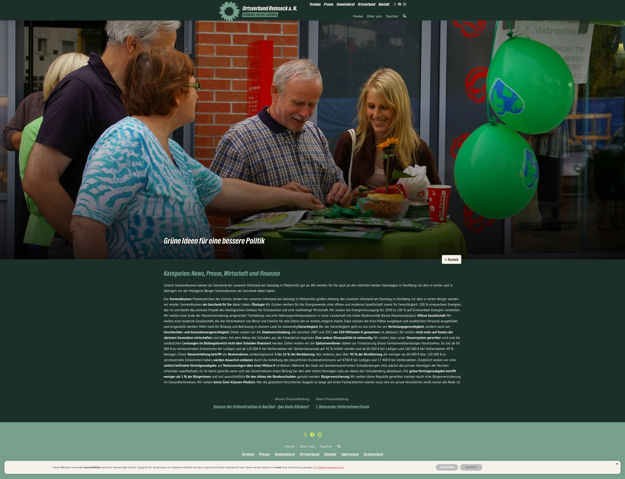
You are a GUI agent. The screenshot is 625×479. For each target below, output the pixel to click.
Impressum (350, 454)
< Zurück (451, 259)
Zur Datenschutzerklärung (329, 467)
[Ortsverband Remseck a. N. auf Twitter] (394, 4)
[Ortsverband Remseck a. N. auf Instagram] (404, 4)
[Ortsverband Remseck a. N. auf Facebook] (399, 4)
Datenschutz (373, 454)
